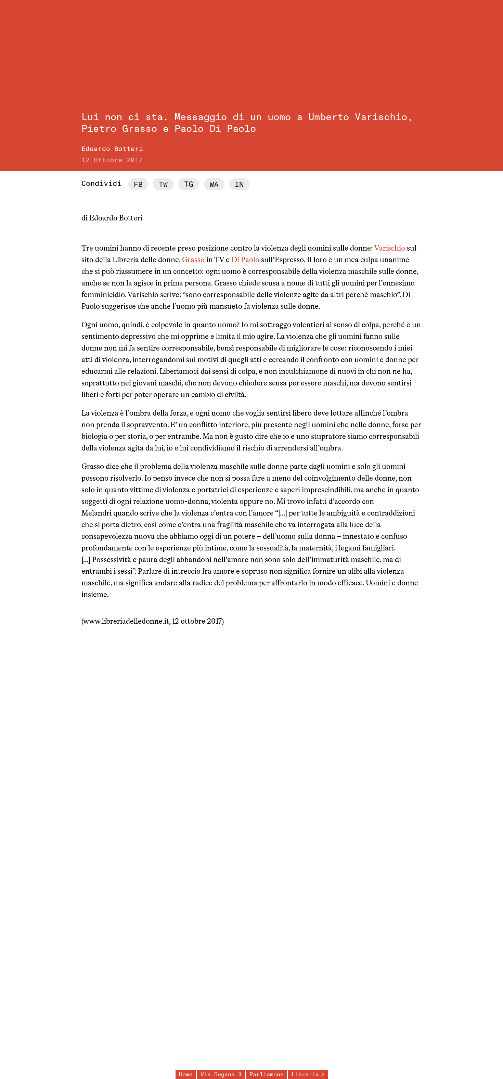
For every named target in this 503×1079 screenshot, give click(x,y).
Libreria (305, 1074)
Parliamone (266, 1074)
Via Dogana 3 (221, 1074)
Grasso (193, 260)
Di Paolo (245, 260)
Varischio (389, 248)
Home (186, 1074)
